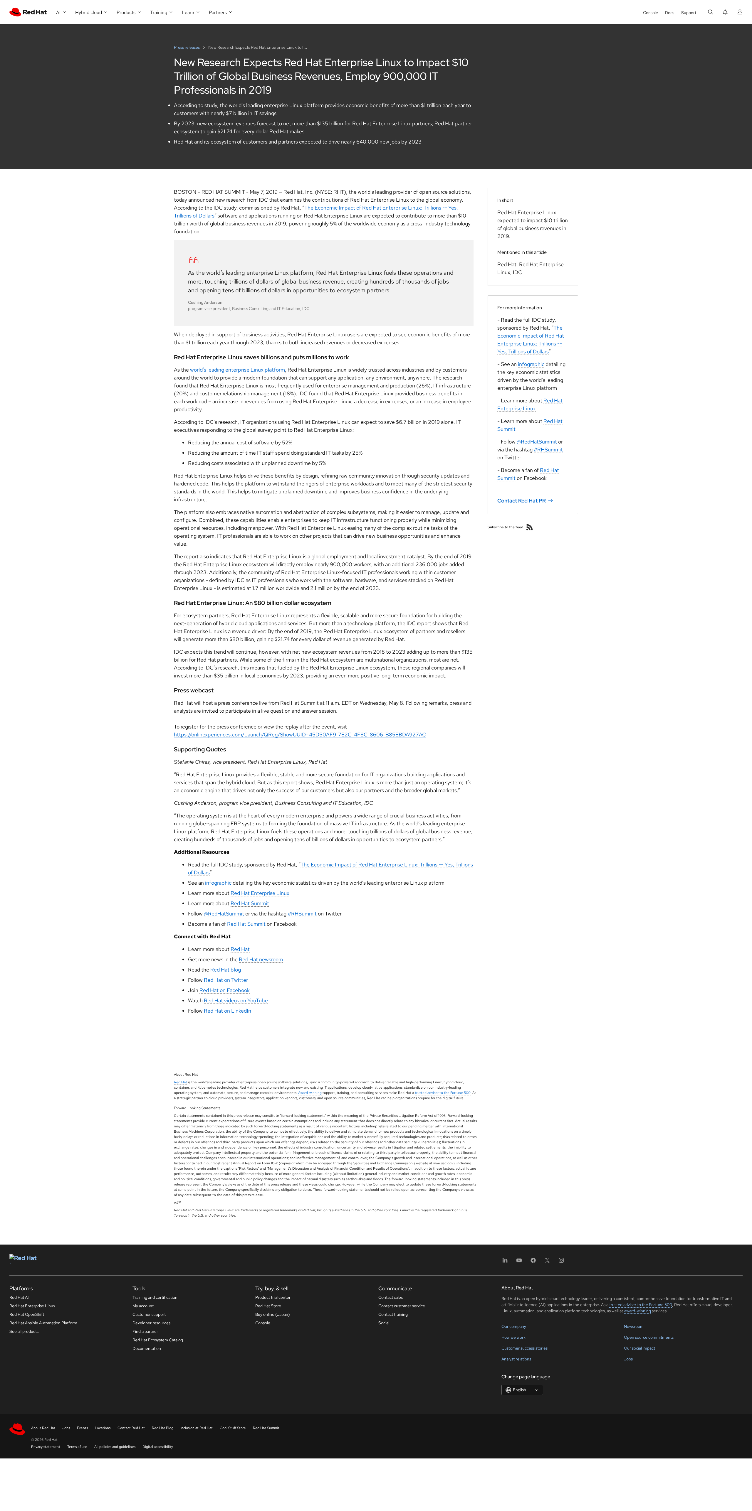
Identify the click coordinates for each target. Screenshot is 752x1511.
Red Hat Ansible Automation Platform (43, 1323)
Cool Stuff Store (233, 1428)
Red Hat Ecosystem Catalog (157, 1340)
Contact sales (390, 1297)
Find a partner (145, 1331)
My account (143, 1305)
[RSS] (529, 527)
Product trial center (273, 1297)
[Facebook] (533, 1262)
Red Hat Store (268, 1305)
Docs (669, 12)
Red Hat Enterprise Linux (260, 893)
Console (650, 12)
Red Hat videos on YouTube (236, 1000)
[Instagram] (561, 1262)
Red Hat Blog (162, 1428)
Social (383, 1323)
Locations (102, 1428)
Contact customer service (401, 1305)
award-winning (637, 1310)
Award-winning (310, 1092)
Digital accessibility (157, 1446)
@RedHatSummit (224, 913)
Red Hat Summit (250, 903)
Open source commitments (649, 1337)
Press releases (187, 47)
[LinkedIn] (504, 1262)
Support (688, 12)
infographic (218, 882)
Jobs (628, 1359)
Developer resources (151, 1323)
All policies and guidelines (114, 1446)
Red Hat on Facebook (224, 990)
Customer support (149, 1314)
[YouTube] (519, 1262)
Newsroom (634, 1326)
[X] (547, 1262)
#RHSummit (302, 913)
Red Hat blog (225, 969)
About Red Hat (43, 1428)
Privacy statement (45, 1446)
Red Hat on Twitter (226, 980)
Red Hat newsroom (261, 959)
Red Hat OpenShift (26, 1314)
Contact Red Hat (131, 1428)
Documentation (146, 1348)
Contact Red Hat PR (521, 500)
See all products (23, 1331)
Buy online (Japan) (272, 1314)
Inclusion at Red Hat (196, 1428)
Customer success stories (524, 1348)
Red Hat (240, 949)
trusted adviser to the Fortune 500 (443, 1092)
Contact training (393, 1314)
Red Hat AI (19, 1297)
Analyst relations (516, 1359)
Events (82, 1428)
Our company (513, 1326)
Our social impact (639, 1348)
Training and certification (154, 1297)
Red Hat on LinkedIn (227, 1010)
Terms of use (77, 1446)
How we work (513, 1337)
